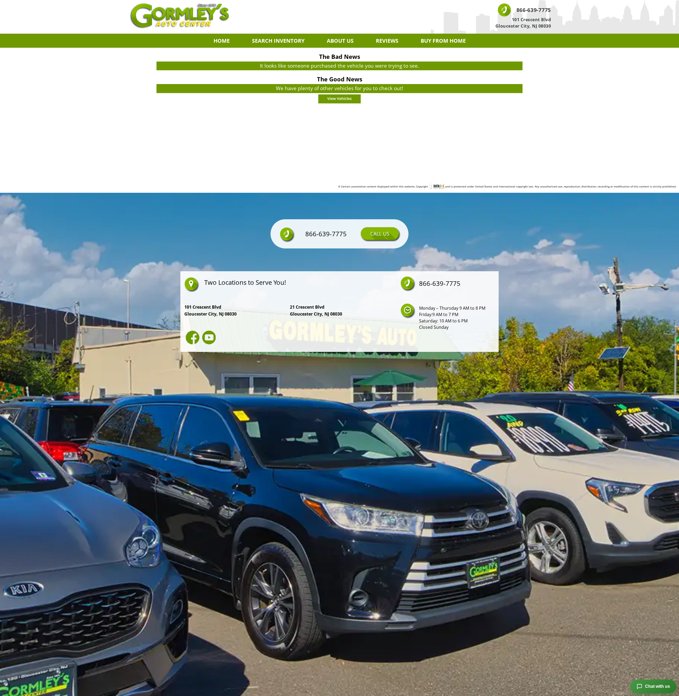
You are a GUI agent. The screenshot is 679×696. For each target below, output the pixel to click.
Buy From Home (443, 40)
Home (222, 40)
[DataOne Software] (436, 186)
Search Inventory (278, 40)
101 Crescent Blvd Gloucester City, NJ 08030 (523, 23)
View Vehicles (339, 98)
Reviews (387, 40)
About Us (340, 40)
